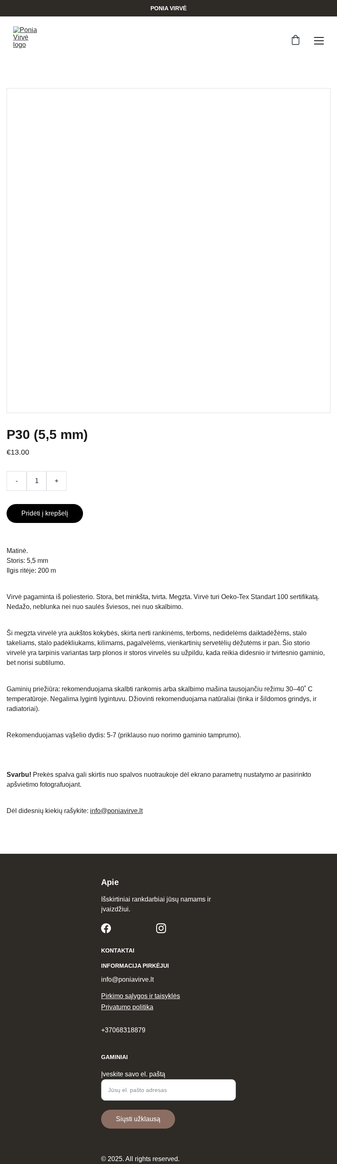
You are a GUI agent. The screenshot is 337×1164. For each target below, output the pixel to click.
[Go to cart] (295, 41)
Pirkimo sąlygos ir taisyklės (140, 995)
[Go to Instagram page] (161, 928)
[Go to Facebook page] (106, 928)
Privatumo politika (127, 1007)
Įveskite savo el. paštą (133, 1074)
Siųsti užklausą (138, 1118)
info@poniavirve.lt (116, 810)
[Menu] (319, 40)
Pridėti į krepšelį (44, 513)
